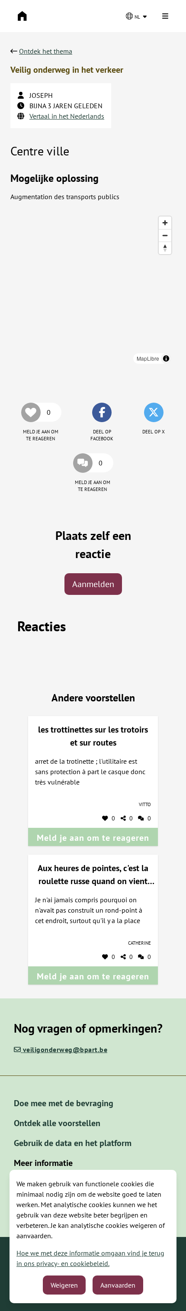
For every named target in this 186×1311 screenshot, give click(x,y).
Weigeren (64, 1285)
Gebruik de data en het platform (72, 1143)
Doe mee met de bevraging (63, 1103)
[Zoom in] (165, 222)
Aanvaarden (117, 1285)
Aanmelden (93, 584)
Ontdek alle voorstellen (57, 1123)
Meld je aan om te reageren (93, 837)
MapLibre (148, 358)
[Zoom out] (165, 235)
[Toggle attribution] (166, 358)
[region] (93, 290)
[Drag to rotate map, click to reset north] (165, 248)
